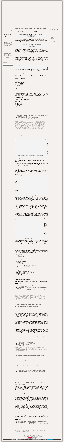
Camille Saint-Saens (40, 347)
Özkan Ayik (32, 129)
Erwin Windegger (40, 295)
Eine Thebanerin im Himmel (22, 345)
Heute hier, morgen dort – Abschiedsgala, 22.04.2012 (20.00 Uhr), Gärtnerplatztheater (32, 421)
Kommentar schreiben (20, 121)
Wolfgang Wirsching (21, 377)
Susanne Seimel (28, 298)
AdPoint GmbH (6, 52)
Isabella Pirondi (24, 126)
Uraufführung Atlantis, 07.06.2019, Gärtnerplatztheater (31, 28)
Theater (38, 294)
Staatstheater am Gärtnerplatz (22, 350)
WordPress (31, 438)
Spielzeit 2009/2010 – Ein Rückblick (23, 344)
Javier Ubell (36, 126)
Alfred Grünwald (24, 295)
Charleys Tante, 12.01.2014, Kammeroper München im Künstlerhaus (29, 365)
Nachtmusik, (28, 347)
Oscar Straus (17, 376)
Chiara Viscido (20, 124)
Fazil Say (24, 125)
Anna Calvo (43, 122)
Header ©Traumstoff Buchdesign (26, 436)
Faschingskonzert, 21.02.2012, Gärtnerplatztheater (26, 426)
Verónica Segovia (39, 130)
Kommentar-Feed (52, 39)
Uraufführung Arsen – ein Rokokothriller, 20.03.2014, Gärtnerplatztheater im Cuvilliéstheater (32, 113)
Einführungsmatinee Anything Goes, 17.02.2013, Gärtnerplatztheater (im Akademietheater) (32, 292)
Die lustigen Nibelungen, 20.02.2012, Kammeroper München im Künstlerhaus (29, 356)
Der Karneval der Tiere (28, 348)
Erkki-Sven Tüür (18, 125)
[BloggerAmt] (34, 437)
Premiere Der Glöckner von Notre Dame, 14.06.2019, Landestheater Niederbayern (8, 54)
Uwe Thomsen (35, 298)
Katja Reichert (21, 297)
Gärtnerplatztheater (38, 125)
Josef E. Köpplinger (38, 296)
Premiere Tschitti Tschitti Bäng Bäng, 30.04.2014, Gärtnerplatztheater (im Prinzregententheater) (32, 119)
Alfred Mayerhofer (27, 122)
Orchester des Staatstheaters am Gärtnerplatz (29, 129)
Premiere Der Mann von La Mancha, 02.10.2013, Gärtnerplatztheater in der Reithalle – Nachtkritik (32, 288)
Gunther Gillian (29, 296)
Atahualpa (35, 438)
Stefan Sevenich (18, 431)
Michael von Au (28, 349)
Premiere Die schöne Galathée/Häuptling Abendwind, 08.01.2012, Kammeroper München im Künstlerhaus (32, 368)
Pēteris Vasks (38, 129)
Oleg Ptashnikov (33, 128)
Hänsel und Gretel (33, 429)
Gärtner (36, 348)
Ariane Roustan (18, 123)
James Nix (31, 126)
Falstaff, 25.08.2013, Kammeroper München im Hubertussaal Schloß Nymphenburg (32, 370)
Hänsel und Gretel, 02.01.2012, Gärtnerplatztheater (26, 343)
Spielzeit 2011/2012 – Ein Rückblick (23, 339)
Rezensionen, (33, 121)
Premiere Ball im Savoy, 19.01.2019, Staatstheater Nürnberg (8, 57)
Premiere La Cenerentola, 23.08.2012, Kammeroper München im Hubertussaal (31, 366)
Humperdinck (41, 429)
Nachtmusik (28, 373)
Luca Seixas (31, 127)
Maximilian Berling (29, 297)
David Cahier (27, 124)
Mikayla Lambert (25, 128)
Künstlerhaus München (23, 375)
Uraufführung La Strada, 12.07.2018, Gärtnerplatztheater (27, 111)
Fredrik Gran (30, 125)
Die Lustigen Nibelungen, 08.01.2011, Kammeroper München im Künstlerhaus (31, 371)
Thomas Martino (31, 130)
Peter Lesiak (22, 298)
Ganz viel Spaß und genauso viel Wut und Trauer (29, 135)
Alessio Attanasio (19, 122)
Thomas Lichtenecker (39, 376)
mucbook (30, 361)
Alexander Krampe (36, 373)
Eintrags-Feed (52, 38)
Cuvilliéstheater (18, 348)
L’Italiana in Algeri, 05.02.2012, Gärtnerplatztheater (26, 422)
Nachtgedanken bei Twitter (53, 30)
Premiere (33, 347)
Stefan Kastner (30, 376)
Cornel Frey (43, 428)
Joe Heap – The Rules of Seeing (8, 50)
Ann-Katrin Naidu (36, 428)
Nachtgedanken (31, 435)
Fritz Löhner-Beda (21, 296)
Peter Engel (23, 376)
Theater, (38, 121)
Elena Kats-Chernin (42, 124)
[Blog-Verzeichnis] (29, 437)
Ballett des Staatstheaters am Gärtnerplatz (32, 123)
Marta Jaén (36, 127)
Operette (43, 375)
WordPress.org (52, 41)
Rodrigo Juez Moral (22, 130)
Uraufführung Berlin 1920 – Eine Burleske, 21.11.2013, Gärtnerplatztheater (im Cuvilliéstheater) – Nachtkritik (32, 116)
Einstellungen (51, 439)
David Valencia (34, 124)
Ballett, (28, 121)
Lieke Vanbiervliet (24, 127)
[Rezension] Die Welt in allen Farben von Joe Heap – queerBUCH (8, 48)
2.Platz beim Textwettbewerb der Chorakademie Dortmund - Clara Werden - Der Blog (8, 43)
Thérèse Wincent (26, 431)
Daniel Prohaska (32, 295)
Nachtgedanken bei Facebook (54, 29)
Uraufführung (43, 121)
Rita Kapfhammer (26, 430)
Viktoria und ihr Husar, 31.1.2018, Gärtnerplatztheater (27, 285)
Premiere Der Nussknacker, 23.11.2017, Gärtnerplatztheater (27, 117)
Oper (21, 430)
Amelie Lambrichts (36, 122)
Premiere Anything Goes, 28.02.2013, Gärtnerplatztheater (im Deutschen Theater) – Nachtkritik (8, 38)
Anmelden (51, 37)
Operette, (28, 294)
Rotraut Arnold (43, 349)
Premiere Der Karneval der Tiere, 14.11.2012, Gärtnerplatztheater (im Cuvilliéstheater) (28, 305)
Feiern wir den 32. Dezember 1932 (23, 286)
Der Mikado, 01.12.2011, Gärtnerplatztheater (25, 427)
